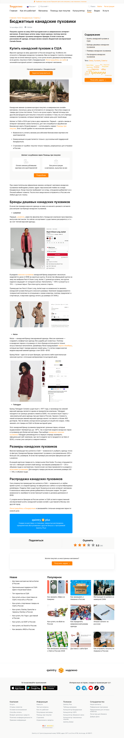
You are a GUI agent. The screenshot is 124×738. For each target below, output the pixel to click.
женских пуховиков (25, 275)
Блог (89, 11)
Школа (87, 73)
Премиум (97, 72)
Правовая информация (18, 720)
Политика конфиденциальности (21, 717)
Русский (44, 6)
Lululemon (21, 217)
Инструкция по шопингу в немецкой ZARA (104, 598)
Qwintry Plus (67, 704)
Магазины (43, 11)
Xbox (87, 71)
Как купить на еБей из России (55, 623)
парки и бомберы (65, 346)
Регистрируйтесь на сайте (56, 60)
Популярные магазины (45, 712)
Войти (99, 6)
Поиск (93, 6)
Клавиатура (108, 75)
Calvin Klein (89, 65)
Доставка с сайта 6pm (79, 649)
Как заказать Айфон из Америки (56, 598)
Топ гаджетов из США (20, 593)
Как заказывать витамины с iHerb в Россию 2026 (57, 650)
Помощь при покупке (60, 11)
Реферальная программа (99, 707)
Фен (101, 64)
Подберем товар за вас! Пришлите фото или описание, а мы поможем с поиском (60, 1)
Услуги (106, 11)
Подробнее (41, 175)
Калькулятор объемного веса (73, 715)
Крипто (87, 74)
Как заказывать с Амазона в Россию (77, 598)
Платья (97, 65)
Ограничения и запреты (45, 720)
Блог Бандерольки (25, 18)
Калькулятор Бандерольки (72, 710)
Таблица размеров (70, 707)
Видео (97, 11)
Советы (37, 18)
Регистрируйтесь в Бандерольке (23, 508)
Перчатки (106, 64)
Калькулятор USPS (70, 712)
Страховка (40, 717)
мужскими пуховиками (19, 469)
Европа (95, 69)
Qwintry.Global (68, 722)
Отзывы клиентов (16, 707)
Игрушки (105, 66)
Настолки (90, 67)
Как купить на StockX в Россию (24, 626)
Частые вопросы (43, 707)
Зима (91, 61)
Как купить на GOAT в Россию (23, 622)
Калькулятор (79, 11)
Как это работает (28, 11)
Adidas (90, 70)
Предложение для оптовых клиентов (99, 710)
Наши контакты (95, 704)
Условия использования (18, 710)
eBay (103, 69)
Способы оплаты (16, 712)
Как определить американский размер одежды (79, 624)
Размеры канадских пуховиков (99, 51)
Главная (13, 11)
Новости (40, 704)
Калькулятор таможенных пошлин (72, 718)
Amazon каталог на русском (101, 623)
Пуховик (97, 61)
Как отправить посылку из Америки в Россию (104, 650)
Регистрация (109, 6)
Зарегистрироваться (41, 73)
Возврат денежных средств (19, 715)
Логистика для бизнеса (98, 714)
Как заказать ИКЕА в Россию (23, 629)
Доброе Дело (94, 717)
